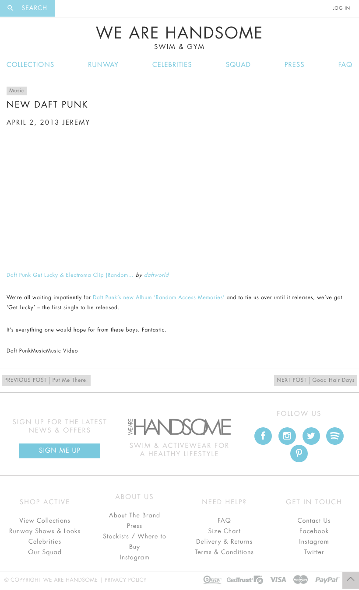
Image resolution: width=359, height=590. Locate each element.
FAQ (345, 65)
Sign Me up (60, 450)
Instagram (134, 558)
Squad (238, 65)
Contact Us (314, 521)
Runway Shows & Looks (45, 531)
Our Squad (44, 552)
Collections (30, 65)
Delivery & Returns (224, 542)
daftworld (156, 275)
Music (16, 91)
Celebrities (172, 65)
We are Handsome (79, 8)
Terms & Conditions (224, 552)
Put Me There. (46, 380)
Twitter (314, 552)
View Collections (44, 521)
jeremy (76, 122)
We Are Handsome (180, 38)
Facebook (314, 531)
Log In (341, 8)
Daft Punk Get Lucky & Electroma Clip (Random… (70, 275)
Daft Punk (19, 351)
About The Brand (134, 516)
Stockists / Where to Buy (134, 542)
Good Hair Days (316, 380)
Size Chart (224, 531)
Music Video (62, 351)
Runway (103, 65)
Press (294, 65)
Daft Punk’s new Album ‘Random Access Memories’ (159, 297)
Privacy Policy (126, 580)
